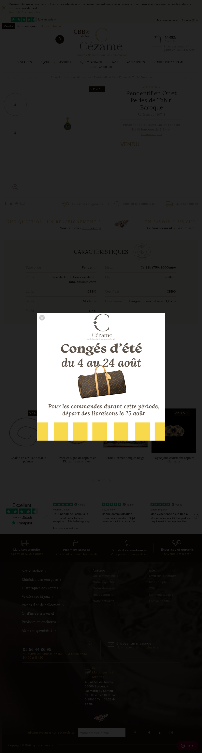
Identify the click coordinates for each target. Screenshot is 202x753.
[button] (42, 318)
